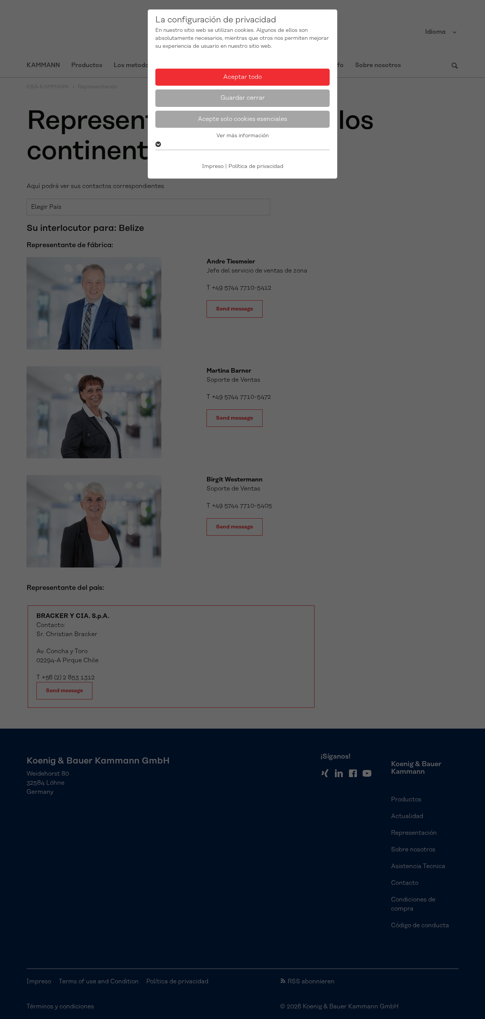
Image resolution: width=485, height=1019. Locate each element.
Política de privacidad (255, 166)
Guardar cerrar (243, 98)
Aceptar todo (242, 77)
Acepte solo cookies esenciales (242, 119)
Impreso (213, 166)
